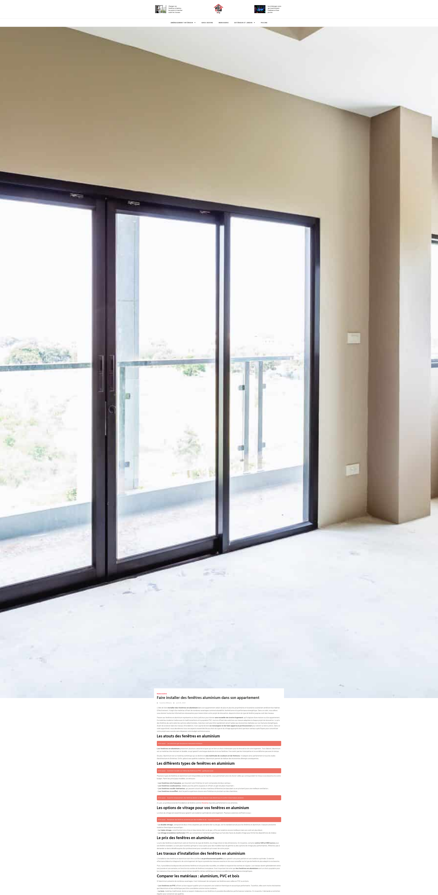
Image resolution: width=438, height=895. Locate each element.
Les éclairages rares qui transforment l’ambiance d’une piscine (274, 9)
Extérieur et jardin (243, 22)
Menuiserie (224, 22)
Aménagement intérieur (182, 22)
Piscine (264, 22)
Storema (205, 803)
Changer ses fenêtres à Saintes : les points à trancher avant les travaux (175, 9)
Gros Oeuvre (207, 22)
